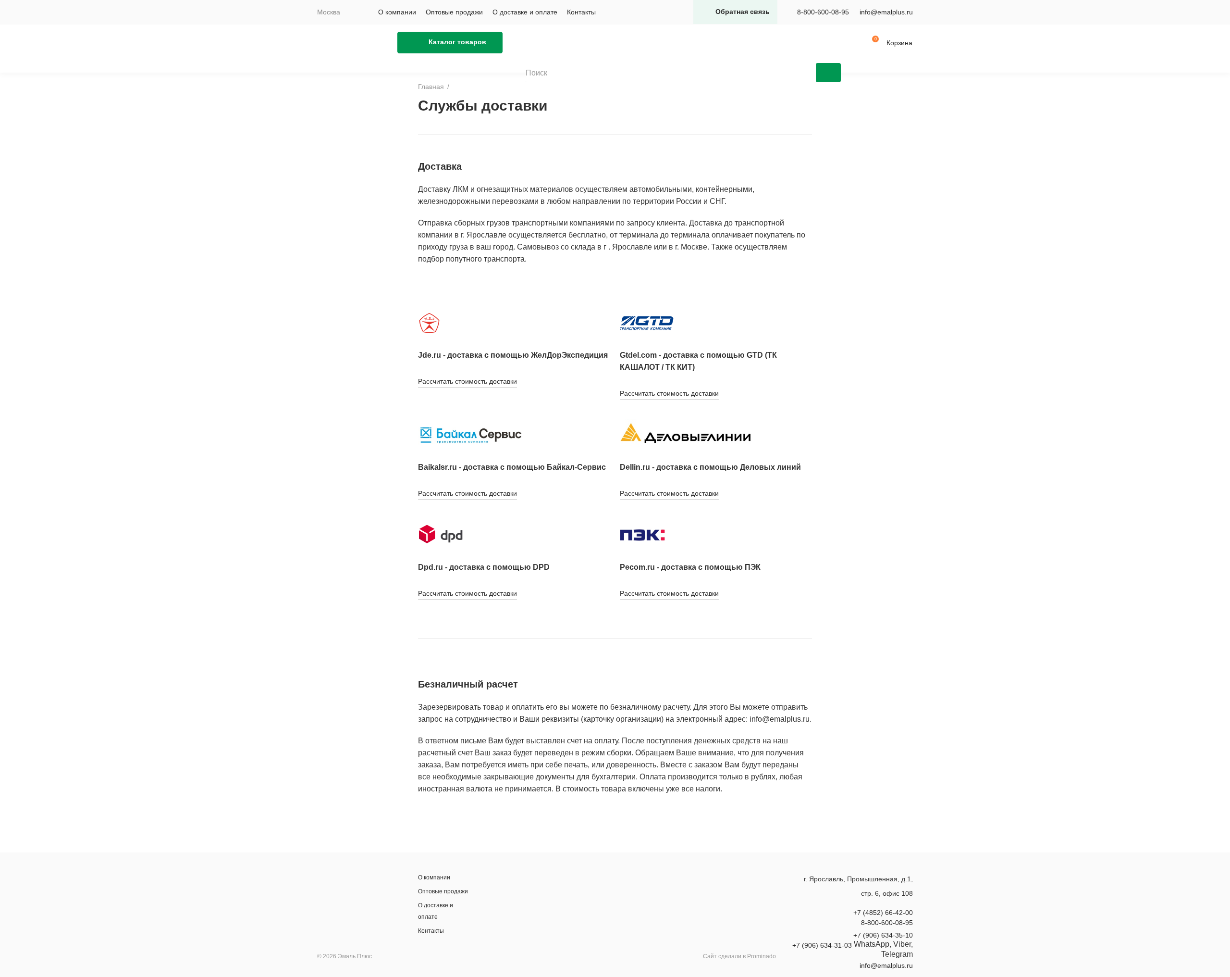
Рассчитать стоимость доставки (467, 381)
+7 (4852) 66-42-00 (883, 912)
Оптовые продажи (454, 12)
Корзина (899, 43)
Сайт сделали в (739, 956)
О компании (397, 12)
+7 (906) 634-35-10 (883, 935)
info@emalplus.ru (886, 12)
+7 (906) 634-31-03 (822, 945)
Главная (431, 86)
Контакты (581, 12)
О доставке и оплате (524, 12)
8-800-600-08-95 (823, 12)
